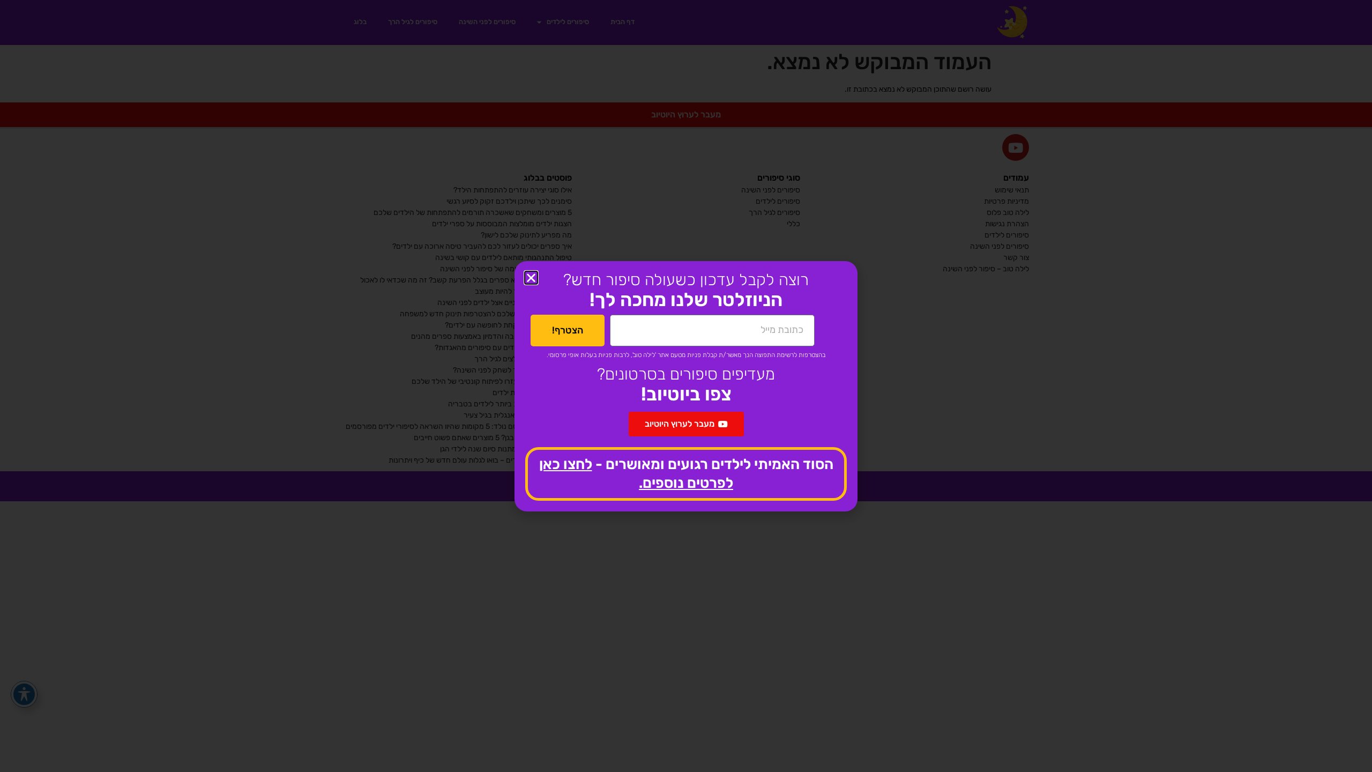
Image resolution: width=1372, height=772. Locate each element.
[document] (686, 386)
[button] (531, 278)
